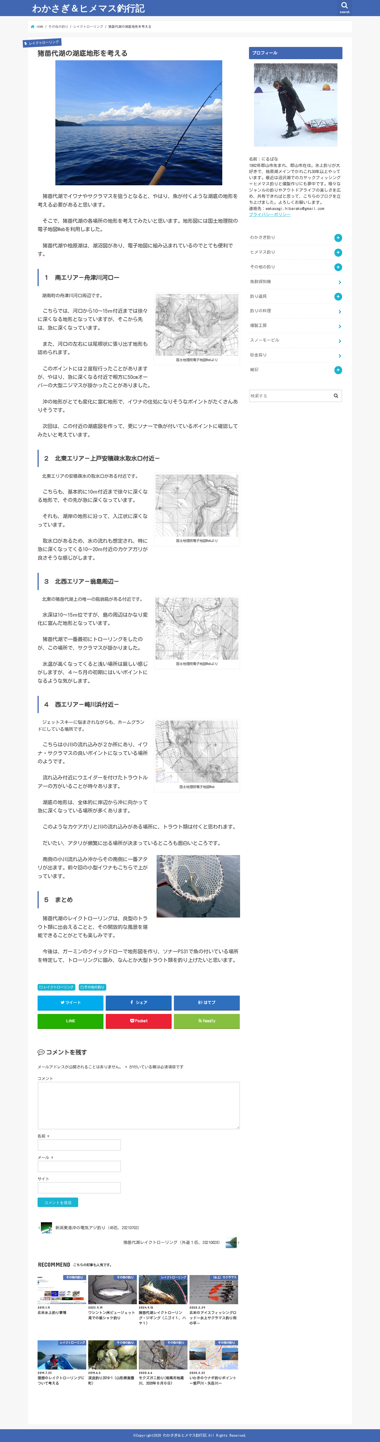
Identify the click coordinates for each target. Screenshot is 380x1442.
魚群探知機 (260, 281)
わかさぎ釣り (262, 237)
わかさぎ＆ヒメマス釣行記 (88, 8)
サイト (43, 1179)
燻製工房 (258, 325)
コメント (45, 1079)
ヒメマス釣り (262, 252)
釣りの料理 (260, 311)
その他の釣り (94, 987)
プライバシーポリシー (270, 215)
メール (45, 1157)
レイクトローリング (58, 987)
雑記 (254, 370)
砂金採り (258, 355)
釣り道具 (258, 296)
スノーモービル (264, 340)
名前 (43, 1136)
